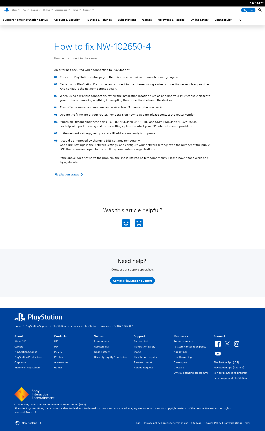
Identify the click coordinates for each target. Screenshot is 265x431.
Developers (180, 362)
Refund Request (143, 367)
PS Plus (46, 9)
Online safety (102, 351)
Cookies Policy (212, 423)
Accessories (61, 9)
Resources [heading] (181, 336)
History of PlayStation (27, 367)
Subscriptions (127, 19)
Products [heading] (60, 336)
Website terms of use (175, 423)
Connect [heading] (219, 336)
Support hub (141, 341)
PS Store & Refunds (99, 19)
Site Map (196, 423)
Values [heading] (98, 336)
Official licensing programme (191, 372)
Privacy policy (152, 423)
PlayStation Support (37, 326)
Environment (101, 341)
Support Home (13, 19)
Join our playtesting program (231, 372)
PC (239, 19)
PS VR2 (58, 351)
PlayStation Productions (28, 357)
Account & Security (67, 19)
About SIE (20, 341)
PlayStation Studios (25, 351)
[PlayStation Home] (7, 10)
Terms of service (183, 341)
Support (87, 9)
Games (34, 9)
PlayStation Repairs (145, 357)
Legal (138, 423)
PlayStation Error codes (66, 326)
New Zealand (29, 422)
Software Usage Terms (237, 423)
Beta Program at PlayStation (230, 378)
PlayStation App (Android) (229, 367)
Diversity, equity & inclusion (110, 357)
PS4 (56, 346)
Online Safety (200, 19)
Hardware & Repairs (171, 19)
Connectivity (223, 19)
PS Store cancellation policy (190, 346)
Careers (18, 346)
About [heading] (18, 336)
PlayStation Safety (144, 346)
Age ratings (180, 351)
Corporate (20, 362)
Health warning (183, 357)
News (75, 9)
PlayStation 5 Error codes (98, 326)
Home (17, 326)
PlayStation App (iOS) (226, 362)
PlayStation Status (35, 19)
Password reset (143, 362)
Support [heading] (139, 336)
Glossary (179, 367)
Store (14, 9)
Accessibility (101, 346)
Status (137, 351)
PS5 (24, 9)
